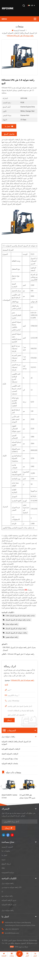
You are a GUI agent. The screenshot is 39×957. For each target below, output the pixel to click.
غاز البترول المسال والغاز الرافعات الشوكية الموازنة (16, 742)
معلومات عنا (6, 851)
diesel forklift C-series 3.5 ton (9, 796)
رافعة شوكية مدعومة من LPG (11, 887)
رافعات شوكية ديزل (8, 737)
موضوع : (19, 682)
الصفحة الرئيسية (19, 30)
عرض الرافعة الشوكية (9, 900)
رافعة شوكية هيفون (12, 637)
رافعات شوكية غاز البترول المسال (16, 633)
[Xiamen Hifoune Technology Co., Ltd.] (8, 8)
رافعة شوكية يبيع (7, 896)
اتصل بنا (7, 126)
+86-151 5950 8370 (12, 929)
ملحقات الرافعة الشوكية (10, 763)
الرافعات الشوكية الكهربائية (11, 749)
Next (35, 786)
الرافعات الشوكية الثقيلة (10, 754)
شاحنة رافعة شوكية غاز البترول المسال (18, 620)
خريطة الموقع (6, 864)
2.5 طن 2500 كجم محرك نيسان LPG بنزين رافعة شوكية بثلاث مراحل (27, 796)
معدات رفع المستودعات (10, 758)
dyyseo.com (33, 943)
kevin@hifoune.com (12, 933)
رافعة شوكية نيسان (12, 624)
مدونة (3, 859)
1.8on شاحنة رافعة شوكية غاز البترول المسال (20, 615)
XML (3, 868)
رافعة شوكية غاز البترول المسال (16, 628)
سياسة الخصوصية (8, 872)
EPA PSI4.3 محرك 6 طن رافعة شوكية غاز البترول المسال (19, 648)
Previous (1, 786)
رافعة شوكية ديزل (8, 883)
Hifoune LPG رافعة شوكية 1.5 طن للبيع (21, 654)
